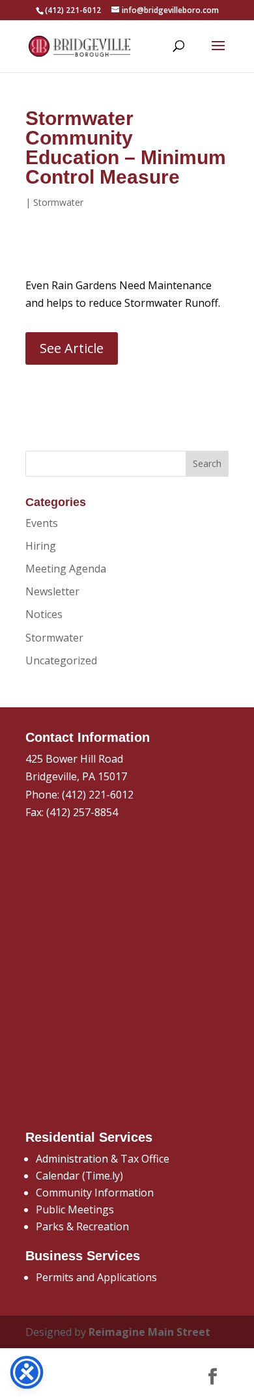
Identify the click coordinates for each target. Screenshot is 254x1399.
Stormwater (58, 202)
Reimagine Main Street (149, 1332)
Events (41, 523)
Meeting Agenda (65, 568)
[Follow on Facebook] (212, 1377)
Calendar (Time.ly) (79, 1175)
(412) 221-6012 (98, 794)
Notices (44, 614)
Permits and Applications (96, 1277)
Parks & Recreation (82, 1226)
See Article (72, 348)
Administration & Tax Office (102, 1159)
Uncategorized (61, 660)
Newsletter (52, 591)
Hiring (40, 546)
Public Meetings (75, 1209)
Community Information (95, 1192)
